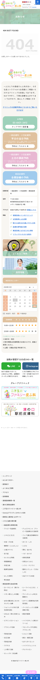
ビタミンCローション (11, 620)
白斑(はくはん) (27, 561)
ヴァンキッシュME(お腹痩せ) (29, 595)
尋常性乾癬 (26, 557)
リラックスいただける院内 (22, 234)
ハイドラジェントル (29, 645)
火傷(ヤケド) (8, 550)
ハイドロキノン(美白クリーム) (30, 621)
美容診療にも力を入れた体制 (23, 230)
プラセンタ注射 (9, 627)
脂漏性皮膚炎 (8, 569)
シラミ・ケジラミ (28, 565)
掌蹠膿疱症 (8, 561)
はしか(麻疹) (8, 576)
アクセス (6, 492)
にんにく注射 (27, 634)
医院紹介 (6, 484)
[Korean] (30, 2)
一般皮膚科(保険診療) (10, 525)
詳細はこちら (31, 210)
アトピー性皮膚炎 (10, 528)
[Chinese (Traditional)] (25, 2)
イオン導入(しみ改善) (11, 594)
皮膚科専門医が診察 (20, 227)
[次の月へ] (34, 287)
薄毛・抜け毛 (27, 550)
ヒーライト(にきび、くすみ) (30, 588)
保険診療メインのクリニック (23, 215)
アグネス (7, 645)
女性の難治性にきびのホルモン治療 (11, 602)
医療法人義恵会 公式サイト (12, 517)
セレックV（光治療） (11, 653)
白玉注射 (7, 638)
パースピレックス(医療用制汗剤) (30, 608)
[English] (26, 2)
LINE (13, 366)
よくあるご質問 (8, 488)
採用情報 (6, 496)
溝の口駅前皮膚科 (9, 504)
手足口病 (7, 565)
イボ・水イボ (27, 553)
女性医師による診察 (20, 219)
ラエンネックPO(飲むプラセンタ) (29, 628)
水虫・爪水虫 (8, 542)
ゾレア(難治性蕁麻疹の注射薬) (30, 536)
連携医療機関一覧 (9, 500)
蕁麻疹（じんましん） (11, 546)
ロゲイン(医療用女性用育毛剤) (30, 602)
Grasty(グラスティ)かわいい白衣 (14, 513)
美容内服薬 (26, 614)
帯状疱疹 (7, 580)
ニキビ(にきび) (9, 535)
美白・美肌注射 (27, 638)
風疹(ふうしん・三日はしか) (30, 570)
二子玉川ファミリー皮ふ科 (12, 508)
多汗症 (6, 553)
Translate (34, 7)
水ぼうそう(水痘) (28, 576)
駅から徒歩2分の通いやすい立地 (24, 223)
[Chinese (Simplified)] (23, 2)
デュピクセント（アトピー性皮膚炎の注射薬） (30, 529)
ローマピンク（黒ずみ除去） (11, 588)
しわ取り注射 (8, 649)
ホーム (3, 427)
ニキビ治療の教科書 (9, 521)
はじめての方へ (8, 480)
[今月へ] (29, 287)
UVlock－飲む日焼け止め (12, 615)
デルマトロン (27, 649)
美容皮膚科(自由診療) (10, 584)
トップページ (7, 476)
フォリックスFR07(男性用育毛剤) (11, 608)
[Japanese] (28, 2)
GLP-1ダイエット (28, 641)
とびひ (24, 546)
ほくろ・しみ (27, 542)
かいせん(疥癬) (9, 557)
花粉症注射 (8, 634)
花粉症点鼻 (8, 641)
